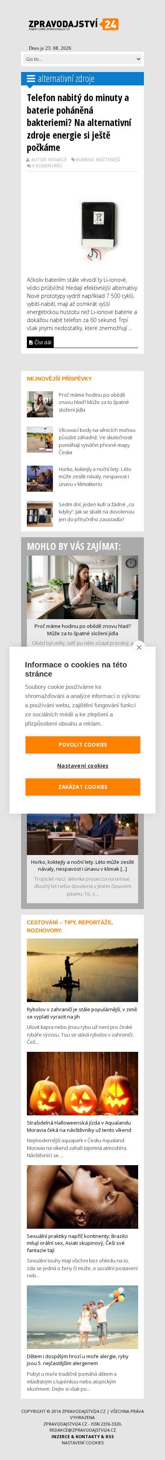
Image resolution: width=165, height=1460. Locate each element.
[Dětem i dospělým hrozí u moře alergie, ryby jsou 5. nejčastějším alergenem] (82, 1316)
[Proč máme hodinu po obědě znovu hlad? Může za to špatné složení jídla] (82, 586)
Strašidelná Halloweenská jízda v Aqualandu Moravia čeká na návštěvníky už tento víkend (79, 1126)
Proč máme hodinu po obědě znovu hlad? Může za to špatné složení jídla (83, 630)
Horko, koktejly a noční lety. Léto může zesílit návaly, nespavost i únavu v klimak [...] (82, 865)
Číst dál (42, 342)
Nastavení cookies (83, 1442)
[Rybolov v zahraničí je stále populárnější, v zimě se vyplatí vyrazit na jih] (82, 969)
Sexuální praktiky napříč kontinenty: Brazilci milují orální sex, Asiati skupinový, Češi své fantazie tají (77, 1243)
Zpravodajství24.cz (84, 1411)
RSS (110, 1436)
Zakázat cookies (83, 786)
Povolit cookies (83, 744)
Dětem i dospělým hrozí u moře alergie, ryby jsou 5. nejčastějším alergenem (78, 1360)
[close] (139, 647)
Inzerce (60, 1436)
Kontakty (88, 1436)
